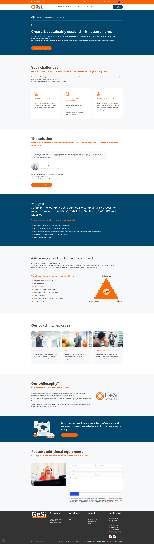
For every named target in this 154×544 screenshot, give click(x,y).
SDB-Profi (61, 7)
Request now (74, 494)
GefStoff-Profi (70, 7)
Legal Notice (61, 541)
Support (98, 7)
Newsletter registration (96, 2)
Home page (39, 17)
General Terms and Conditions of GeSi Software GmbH (90, 541)
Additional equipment (49, 17)
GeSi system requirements (114, 541)
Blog (105, 2)
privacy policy (110, 501)
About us (86, 2)
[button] (3, 540)
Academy (81, 7)
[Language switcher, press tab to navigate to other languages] (119, 2)
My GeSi (89, 7)
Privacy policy (70, 541)
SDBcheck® (111, 2)
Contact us (106, 7)
